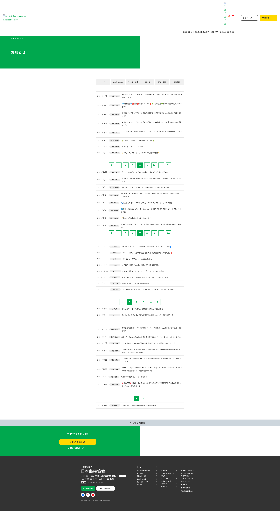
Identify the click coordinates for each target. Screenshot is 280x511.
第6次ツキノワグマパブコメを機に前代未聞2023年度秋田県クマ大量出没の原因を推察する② (151, 114)
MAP (122, 476)
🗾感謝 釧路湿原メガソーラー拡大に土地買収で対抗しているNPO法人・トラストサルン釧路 (151, 210)
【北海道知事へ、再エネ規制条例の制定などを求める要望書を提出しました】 (148, 343)
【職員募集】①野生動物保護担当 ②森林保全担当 (139, 405)
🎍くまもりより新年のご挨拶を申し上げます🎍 (137, 140)
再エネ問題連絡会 (88, 488)
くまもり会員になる (78, 442)
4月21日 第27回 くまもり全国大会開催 (135, 283)
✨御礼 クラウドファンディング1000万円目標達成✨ (141, 153)
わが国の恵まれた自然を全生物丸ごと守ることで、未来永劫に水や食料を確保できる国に (151, 132)
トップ (139, 467)
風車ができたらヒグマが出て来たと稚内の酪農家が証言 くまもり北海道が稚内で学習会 (151, 225)
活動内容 (214, 32)
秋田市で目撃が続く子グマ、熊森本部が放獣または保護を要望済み (145, 172)
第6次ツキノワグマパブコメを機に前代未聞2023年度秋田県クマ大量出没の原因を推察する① (151, 123)
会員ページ (247, 18)
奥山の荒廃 (140, 473)
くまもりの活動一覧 (167, 473)
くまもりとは (187, 32)
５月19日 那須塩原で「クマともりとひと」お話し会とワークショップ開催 (147, 289)
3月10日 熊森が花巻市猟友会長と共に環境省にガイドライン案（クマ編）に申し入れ (151, 337)
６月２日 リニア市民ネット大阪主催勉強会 (137, 259)
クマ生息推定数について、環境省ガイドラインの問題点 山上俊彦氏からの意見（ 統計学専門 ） (152, 329)
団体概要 (139, 484)
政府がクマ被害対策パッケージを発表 (134, 377)
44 (168, 233)
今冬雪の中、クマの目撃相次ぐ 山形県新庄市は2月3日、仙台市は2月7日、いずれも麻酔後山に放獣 (152, 96)
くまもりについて (142, 482)
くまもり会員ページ (104, 488)
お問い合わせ (185, 488)
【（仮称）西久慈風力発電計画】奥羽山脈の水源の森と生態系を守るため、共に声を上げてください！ (151, 360)
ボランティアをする (187, 478)
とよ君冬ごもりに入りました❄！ (133, 147)
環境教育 (164, 484)
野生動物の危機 (141, 476)
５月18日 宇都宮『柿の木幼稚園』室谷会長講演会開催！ (141, 265)
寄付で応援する (186, 476)
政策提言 (164, 486)
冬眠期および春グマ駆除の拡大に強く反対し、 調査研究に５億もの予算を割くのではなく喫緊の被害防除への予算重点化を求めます (152, 369)
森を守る (164, 476)
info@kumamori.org (95, 482)
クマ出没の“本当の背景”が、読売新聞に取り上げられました (142, 309)
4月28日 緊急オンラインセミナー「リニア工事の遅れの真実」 (143, 271)
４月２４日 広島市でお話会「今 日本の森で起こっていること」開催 (145, 277)
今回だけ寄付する (76, 448)
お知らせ (184, 484)
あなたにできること (227, 32)
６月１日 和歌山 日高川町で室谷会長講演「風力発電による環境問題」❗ (147, 253)
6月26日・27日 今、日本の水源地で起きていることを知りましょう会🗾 (146, 247)
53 (168, 165)
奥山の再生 (164, 478)
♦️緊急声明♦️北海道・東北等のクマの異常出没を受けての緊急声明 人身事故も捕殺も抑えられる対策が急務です (151, 384)
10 (154, 165)
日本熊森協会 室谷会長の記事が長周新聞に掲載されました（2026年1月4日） (147, 315)
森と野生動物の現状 (202, 32)
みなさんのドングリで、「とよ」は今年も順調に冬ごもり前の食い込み (146, 187)
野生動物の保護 (166, 481)
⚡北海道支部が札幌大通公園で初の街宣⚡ (136, 218)
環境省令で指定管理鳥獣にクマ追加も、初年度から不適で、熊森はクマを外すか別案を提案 (152, 179)
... (119, 165)
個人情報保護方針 (187, 491)
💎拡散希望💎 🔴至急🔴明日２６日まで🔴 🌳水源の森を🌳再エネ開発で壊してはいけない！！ (151, 105)
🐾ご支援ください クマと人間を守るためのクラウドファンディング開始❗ (147, 203)
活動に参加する (186, 481)
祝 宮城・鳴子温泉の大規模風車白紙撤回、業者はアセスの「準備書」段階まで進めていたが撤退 (151, 195)
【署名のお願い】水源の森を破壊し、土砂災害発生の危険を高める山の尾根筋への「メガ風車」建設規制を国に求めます (152, 350)
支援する (266, 18)
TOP (12, 38)
